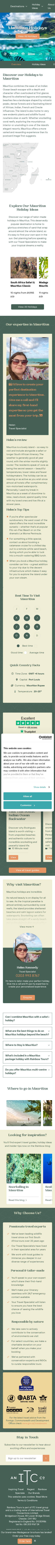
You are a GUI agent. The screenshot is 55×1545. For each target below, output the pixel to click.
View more (26, 926)
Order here (25, 1541)
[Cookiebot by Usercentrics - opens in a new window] (39, 738)
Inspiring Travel (16, 1489)
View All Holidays (27, 36)
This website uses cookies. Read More (27, 1496)
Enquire (27, 997)
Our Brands (34, 1493)
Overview (16, 64)
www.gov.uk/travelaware (34, 1423)
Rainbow (42, 1489)
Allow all (27, 796)
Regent (30, 1489)
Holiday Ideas (39, 64)
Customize (25, 805)
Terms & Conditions (27, 1500)
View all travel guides (27, 870)
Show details (40, 787)
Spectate (20, 1493)
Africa (27, 20)
